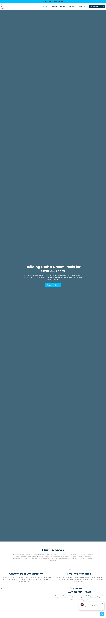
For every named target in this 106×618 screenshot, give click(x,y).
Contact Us (81, 6)
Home (45, 6)
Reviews (71, 6)
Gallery (62, 6)
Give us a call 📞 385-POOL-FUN (53, 1)
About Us (54, 6)
